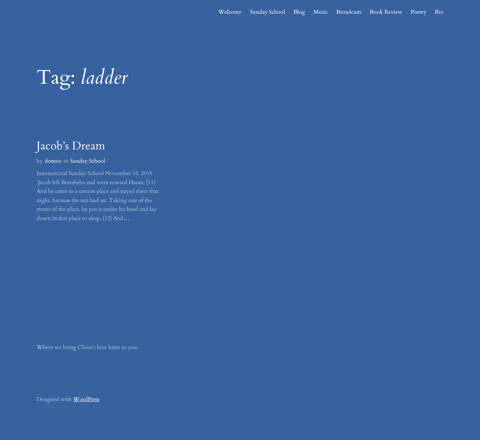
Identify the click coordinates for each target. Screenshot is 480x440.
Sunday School (87, 161)
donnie (53, 161)
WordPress (86, 399)
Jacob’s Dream (71, 146)
